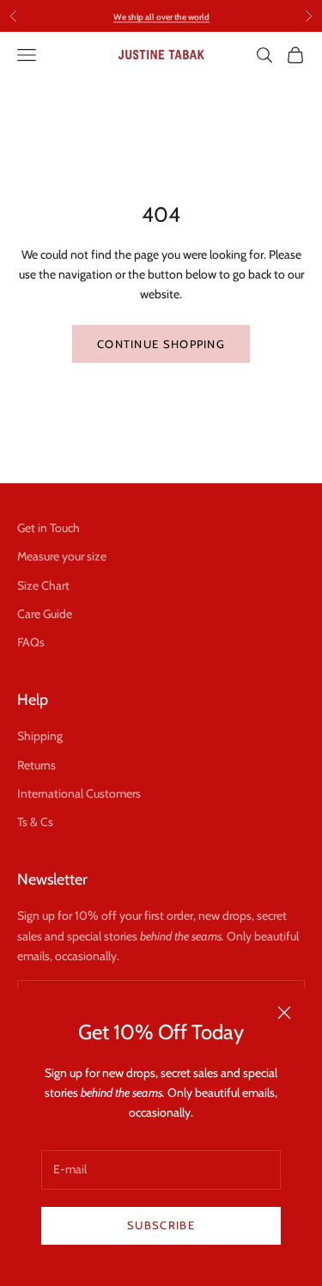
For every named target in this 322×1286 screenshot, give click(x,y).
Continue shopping (161, 344)
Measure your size (61, 556)
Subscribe (161, 1225)
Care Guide (44, 614)
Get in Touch (48, 528)
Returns (36, 765)
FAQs (31, 642)
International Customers (79, 793)
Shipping (40, 736)
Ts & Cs (35, 822)
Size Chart (43, 585)
